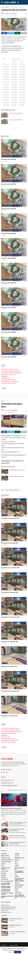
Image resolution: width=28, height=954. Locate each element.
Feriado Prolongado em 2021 (8, 908)
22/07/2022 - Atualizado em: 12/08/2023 (18, 845)
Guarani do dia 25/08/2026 (15, 113)
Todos (9, 790)
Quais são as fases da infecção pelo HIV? (11, 808)
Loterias (6, 400)
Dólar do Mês (4, 871)
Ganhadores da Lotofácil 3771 (9, 716)
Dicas (2, 865)
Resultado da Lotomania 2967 (16, 476)
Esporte (3, 877)
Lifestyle (17, 853)
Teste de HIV (4, 945)
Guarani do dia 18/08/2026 (8, 283)
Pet (16, 874)
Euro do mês (4, 879)
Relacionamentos (19, 885)
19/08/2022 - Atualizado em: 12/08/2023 (18, 825)
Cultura (3, 863)
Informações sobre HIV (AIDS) (19, 790)
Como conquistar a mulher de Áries (9, 381)
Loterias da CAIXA (14, 945)
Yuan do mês (18, 893)
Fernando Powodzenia (11, 410)
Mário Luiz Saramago (11, 13)
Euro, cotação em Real (7, 881)
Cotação (7, 7)
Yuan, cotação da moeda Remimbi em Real (20, 896)
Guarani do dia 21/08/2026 (8, 209)
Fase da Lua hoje (5, 905)
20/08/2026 (4, 235)
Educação (3, 873)
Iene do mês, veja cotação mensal (5, 890)
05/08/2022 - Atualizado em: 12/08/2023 (18, 837)
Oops (16, 863)
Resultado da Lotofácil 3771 (9, 666)
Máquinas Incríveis (20, 857)
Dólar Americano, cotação (5, 868)
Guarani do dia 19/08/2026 (8, 258)
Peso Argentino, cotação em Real (19, 871)
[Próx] (15, 128)
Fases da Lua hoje (5, 378)
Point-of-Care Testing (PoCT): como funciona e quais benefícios (18, 823)
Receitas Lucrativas (6, 912)
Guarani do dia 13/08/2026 (8, 357)
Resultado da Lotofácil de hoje (8, 374)
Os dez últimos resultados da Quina (10, 369)
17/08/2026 (4, 309)
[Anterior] (12, 128)
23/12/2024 (5, 412)
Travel (16, 891)
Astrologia (4, 853)
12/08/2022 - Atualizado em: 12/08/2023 (18, 832)
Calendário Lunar (5, 857)
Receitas (17, 882)
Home (2, 7)
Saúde (16, 889)
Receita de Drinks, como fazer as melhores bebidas (19, 879)
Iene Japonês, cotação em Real (7, 893)
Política (17, 876)
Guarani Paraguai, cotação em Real (17, 7)
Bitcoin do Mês (5, 855)
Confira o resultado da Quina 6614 (10, 451)
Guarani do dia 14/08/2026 (8, 332)
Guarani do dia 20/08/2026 (8, 233)
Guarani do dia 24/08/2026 (15, 119)
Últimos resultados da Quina (12, 490)
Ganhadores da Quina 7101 (7, 780)
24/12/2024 (5, 15)
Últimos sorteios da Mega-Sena (9, 907)
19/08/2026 (4, 260)
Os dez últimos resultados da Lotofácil (10, 371)
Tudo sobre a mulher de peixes (8, 383)
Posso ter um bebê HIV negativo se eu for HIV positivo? (17, 843)
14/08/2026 (4, 334)
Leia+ (4, 818)
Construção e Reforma (7, 859)
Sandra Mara (6, 810)
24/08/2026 (4, 186)
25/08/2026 (4, 161)
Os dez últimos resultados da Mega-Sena (11, 372)
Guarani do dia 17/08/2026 (8, 307)
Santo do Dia (18, 887)
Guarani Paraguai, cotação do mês (5, 884)
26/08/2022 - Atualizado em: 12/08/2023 (18, 810)
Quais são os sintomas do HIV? (16, 835)
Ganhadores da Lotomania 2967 (17, 470)
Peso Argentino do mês (20, 868)
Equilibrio (3, 875)
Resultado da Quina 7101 (7, 783)
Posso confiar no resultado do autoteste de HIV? (16, 829)
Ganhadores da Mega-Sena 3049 (9, 785)
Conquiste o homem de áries (8, 379)
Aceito (17, 952)
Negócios (17, 859)
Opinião (17, 865)
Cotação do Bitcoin (6, 861)
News (16, 861)
